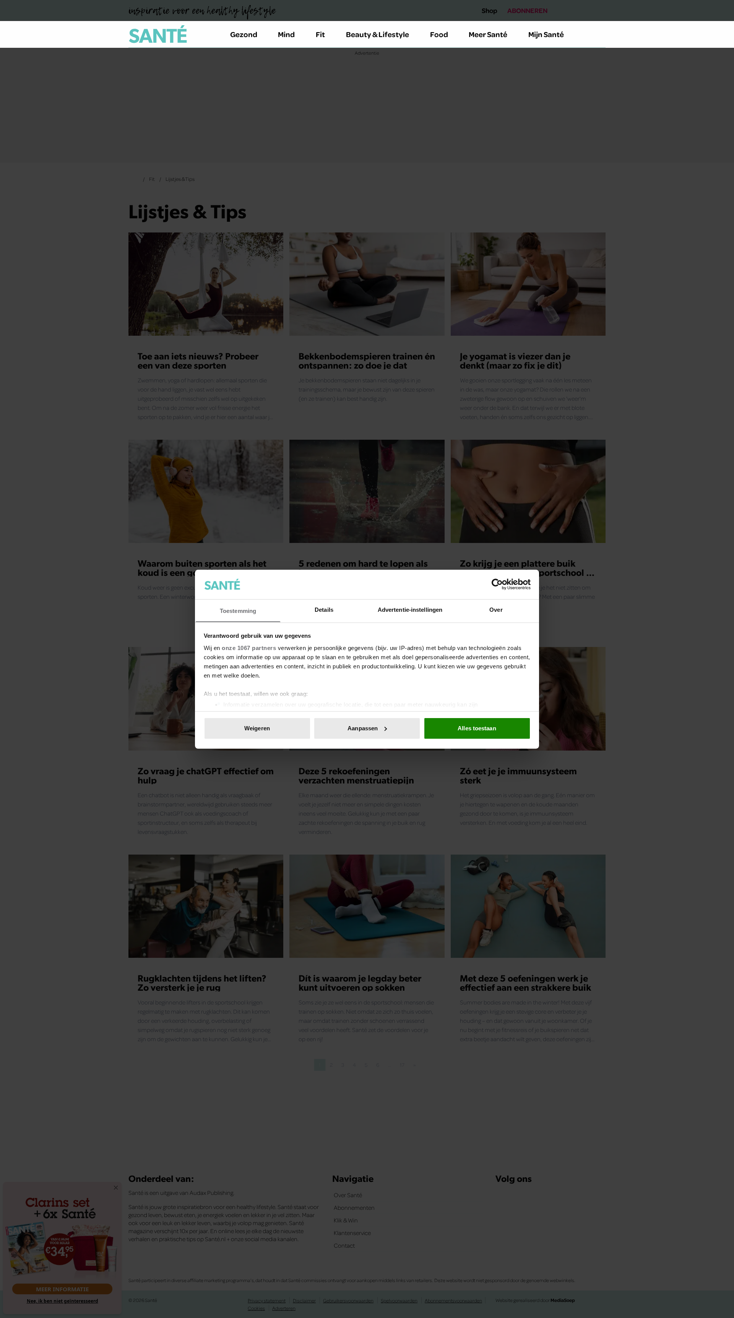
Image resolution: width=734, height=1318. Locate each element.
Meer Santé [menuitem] (488, 34)
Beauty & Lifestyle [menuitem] (377, 34)
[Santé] (157, 34)
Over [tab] (495, 609)
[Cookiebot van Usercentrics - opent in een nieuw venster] (497, 584)
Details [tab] (324, 609)
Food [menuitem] (439, 34)
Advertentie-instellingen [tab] (410, 609)
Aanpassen (363, 728)
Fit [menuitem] (320, 34)
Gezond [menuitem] (243, 34)
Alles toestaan (477, 728)
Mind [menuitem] (286, 34)
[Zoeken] (599, 34)
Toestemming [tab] (238, 610)
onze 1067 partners (249, 647)
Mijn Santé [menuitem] (546, 34)
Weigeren (257, 728)
